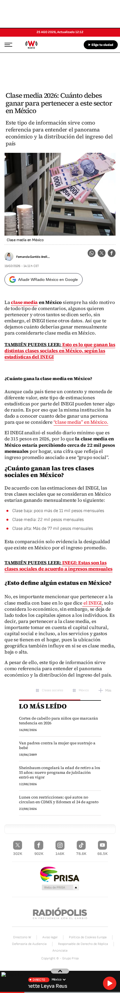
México (84, 690)
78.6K (81, 853)
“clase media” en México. (81, 422)
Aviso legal (49, 937)
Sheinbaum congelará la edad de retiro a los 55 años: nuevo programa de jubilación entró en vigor (59, 772)
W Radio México (31, 45)
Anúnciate (60, 951)
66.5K (102, 853)
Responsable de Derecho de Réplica (83, 944)
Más (108, 690)
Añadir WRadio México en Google (48, 279)
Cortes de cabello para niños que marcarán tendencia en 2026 (58, 720)
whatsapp (91, 253)
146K (60, 853)
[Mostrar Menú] (6, 44)
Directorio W (22, 937)
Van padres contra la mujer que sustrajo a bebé (57, 745)
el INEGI (92, 603)
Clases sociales (52, 690)
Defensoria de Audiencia (29, 944)
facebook (112, 253)
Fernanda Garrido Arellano (33, 257)
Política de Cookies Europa (88, 937)
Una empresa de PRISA (60, 874)
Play (109, 983)
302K (17, 853)
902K (39, 853)
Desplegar (60, 971)
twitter (101, 253)
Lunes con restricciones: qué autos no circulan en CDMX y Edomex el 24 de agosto (59, 799)
